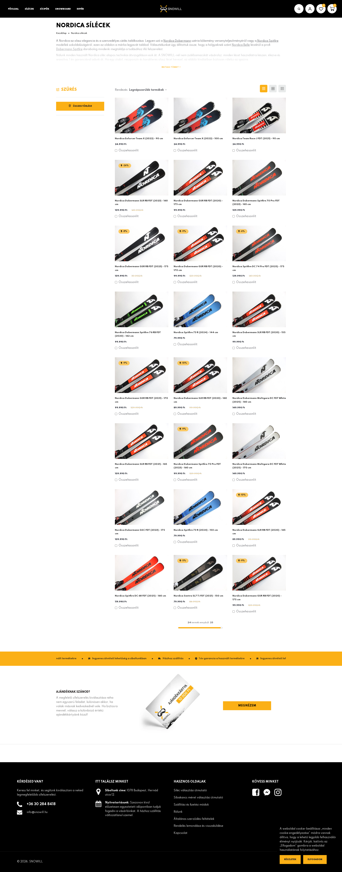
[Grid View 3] (263, 88)
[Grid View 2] (273, 88)
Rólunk (178, 812)
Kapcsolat (180, 833)
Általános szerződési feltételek (194, 819)
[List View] (282, 88)
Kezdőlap (61, 33)
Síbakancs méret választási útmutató (198, 797)
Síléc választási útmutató (190, 790)
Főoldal (13, 9)
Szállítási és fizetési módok (191, 804)
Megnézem (247, 705)
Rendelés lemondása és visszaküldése (198, 826)
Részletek (290, 859)
